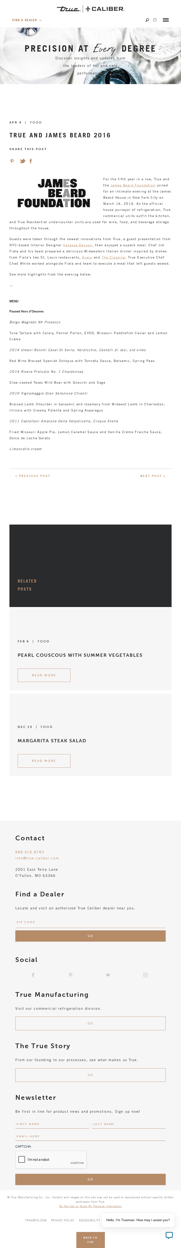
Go (90, 1023)
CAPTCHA (23, 1146)
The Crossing (113, 257)
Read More (44, 675)
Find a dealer (25, 20)
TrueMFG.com (36, 1220)
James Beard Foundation (133, 185)
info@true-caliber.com (37, 858)
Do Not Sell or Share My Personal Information (90, 1206)
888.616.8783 (29, 852)
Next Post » (153, 476)
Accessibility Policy (95, 1220)
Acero (87, 257)
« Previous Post (32, 476)
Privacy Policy (62, 1220)
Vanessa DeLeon (77, 245)
